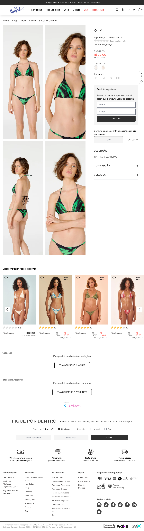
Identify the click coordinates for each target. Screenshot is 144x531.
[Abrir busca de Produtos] (117, 9)
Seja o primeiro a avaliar (72, 365)
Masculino (81, 429)
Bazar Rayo (98, 9)
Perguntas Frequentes (61, 481)
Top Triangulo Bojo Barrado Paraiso (117, 333)
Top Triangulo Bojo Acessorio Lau (81, 333)
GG (118, 78)
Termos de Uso (58, 504)
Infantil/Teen (30, 499)
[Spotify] (120, 504)
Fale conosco (8, 477)
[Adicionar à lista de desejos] (95, 30)
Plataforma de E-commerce (109, 526)
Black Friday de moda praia (34, 478)
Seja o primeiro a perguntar (72, 392)
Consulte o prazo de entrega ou (115, 132)
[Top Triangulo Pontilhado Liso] (19, 300)
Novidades (36, 9)
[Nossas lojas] (123, 9)
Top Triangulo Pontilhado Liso (10, 333)
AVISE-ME (116, 119)
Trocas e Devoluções (60, 493)
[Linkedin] (134, 504)
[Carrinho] (139, 9)
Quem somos (57, 477)
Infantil (97, 429)
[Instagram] (99, 504)
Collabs (76, 9)
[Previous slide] (7, 309)
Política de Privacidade (61, 497)
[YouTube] (99, 511)
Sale (86, 9)
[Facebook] (127, 504)
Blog (54, 515)
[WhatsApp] (106, 504)
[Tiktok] (113, 504)
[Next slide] (139, 309)
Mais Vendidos (53, 9)
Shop (66, 9)
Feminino (65, 429)
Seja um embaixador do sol (61, 509)
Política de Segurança (60, 500)
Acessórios (29, 503)
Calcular (133, 139)
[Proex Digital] (136, 526)
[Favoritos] (128, 9)
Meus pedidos (84, 481)
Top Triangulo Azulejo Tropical (46, 333)
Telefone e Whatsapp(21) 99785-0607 (10, 484)
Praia (27, 488)
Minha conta (83, 477)
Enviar (109, 437)
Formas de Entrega (59, 489)
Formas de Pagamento (61, 485)
